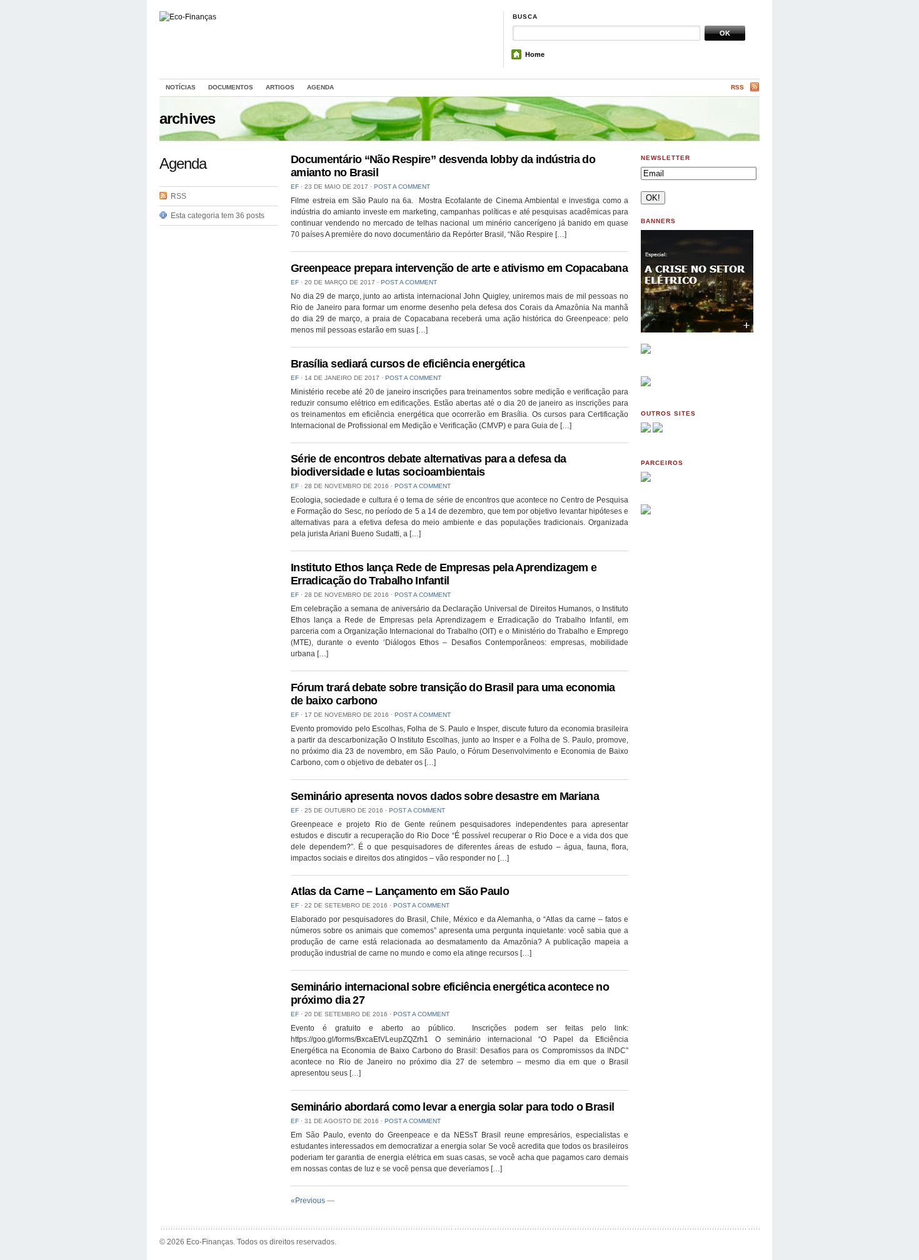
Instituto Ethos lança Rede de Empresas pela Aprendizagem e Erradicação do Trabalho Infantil (443, 574)
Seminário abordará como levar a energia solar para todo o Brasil (453, 1107)
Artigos (280, 87)
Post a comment (402, 186)
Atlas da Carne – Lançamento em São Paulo (400, 891)
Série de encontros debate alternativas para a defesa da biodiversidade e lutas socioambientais (428, 465)
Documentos (230, 87)
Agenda (320, 87)
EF (295, 186)
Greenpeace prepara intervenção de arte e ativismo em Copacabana (459, 268)
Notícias (181, 87)
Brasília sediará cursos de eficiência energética (408, 364)
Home (535, 54)
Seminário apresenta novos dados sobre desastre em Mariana (445, 796)
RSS (737, 87)
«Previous (308, 1200)
